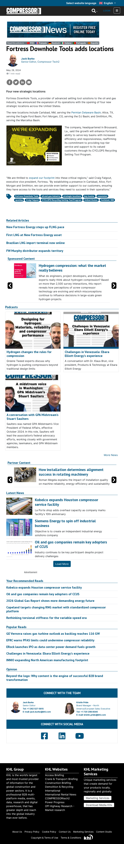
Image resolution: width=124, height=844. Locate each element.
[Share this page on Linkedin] (22, 82)
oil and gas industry (51, 196)
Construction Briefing (58, 782)
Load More (62, 564)
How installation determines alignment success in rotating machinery (71, 472)
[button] (114, 285)
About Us (17, 831)
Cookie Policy (49, 831)
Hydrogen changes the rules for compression (29, 354)
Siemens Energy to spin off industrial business (65, 523)
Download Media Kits (99, 805)
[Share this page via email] (29, 82)
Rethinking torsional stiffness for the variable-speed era (46, 618)
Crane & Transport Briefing (61, 779)
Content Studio (104, 831)
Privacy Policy (32, 831)
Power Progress (54, 802)
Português (81, 43)
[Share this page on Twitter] (16, 82)
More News (111, 455)
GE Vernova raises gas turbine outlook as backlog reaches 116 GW (53, 634)
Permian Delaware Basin (86, 112)
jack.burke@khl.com (40, 712)
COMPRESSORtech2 (57, 798)
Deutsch (56, 43)
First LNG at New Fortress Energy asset (34, 235)
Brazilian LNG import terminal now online (35, 243)
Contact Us (65, 831)
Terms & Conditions (71, 837)
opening (19, 200)
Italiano (68, 43)
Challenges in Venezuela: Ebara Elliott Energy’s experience (87, 354)
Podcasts (11, 307)
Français (43, 43)
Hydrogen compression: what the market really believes (72, 268)
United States (91, 200)
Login (106, 10)
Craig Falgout (32, 200)
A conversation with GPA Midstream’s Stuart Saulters (32, 417)
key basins (89, 196)
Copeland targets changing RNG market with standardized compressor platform (56, 609)
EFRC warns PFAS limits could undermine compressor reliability (50, 640)
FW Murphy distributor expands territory (34, 251)
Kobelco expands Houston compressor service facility (44, 587)
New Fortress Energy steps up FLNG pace (35, 227)
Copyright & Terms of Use (44, 837)
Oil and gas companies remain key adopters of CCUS (42, 594)
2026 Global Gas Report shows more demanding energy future (50, 601)
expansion (102, 196)
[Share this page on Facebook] (9, 82)
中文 (32, 43)
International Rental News (60, 794)
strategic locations (72, 196)
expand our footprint (42, 177)
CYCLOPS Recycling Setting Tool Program (61, 200)
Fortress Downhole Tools (26, 196)
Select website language (81, 3)
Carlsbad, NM (107, 200)
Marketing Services (97, 798)
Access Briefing (54, 775)
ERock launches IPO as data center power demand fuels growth (50, 647)
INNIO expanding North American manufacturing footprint (47, 660)
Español (94, 43)
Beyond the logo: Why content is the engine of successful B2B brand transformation (54, 678)
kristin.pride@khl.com (95, 715)
